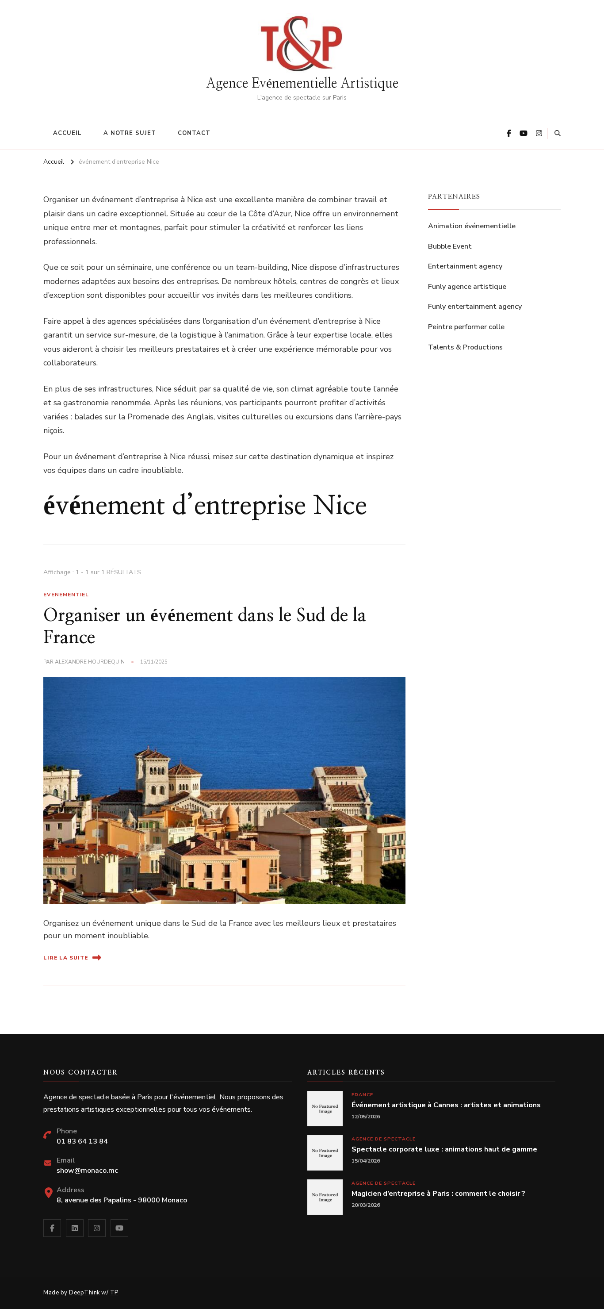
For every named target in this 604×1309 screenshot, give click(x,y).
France (362, 1094)
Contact (194, 133)
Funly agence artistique (467, 287)
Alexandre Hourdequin (90, 661)
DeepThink (84, 1293)
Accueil (67, 133)
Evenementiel (66, 594)
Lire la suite (65, 957)
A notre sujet (129, 133)
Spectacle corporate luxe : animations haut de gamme (444, 1149)
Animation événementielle (472, 226)
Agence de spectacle (384, 1139)
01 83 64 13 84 (82, 1141)
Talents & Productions (465, 347)
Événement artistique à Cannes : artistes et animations (446, 1105)
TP (114, 1293)
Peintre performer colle (466, 327)
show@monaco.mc (87, 1170)
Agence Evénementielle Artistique (302, 83)
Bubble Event (450, 246)
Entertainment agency (465, 266)
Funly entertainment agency (475, 306)
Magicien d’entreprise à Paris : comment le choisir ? (438, 1193)
